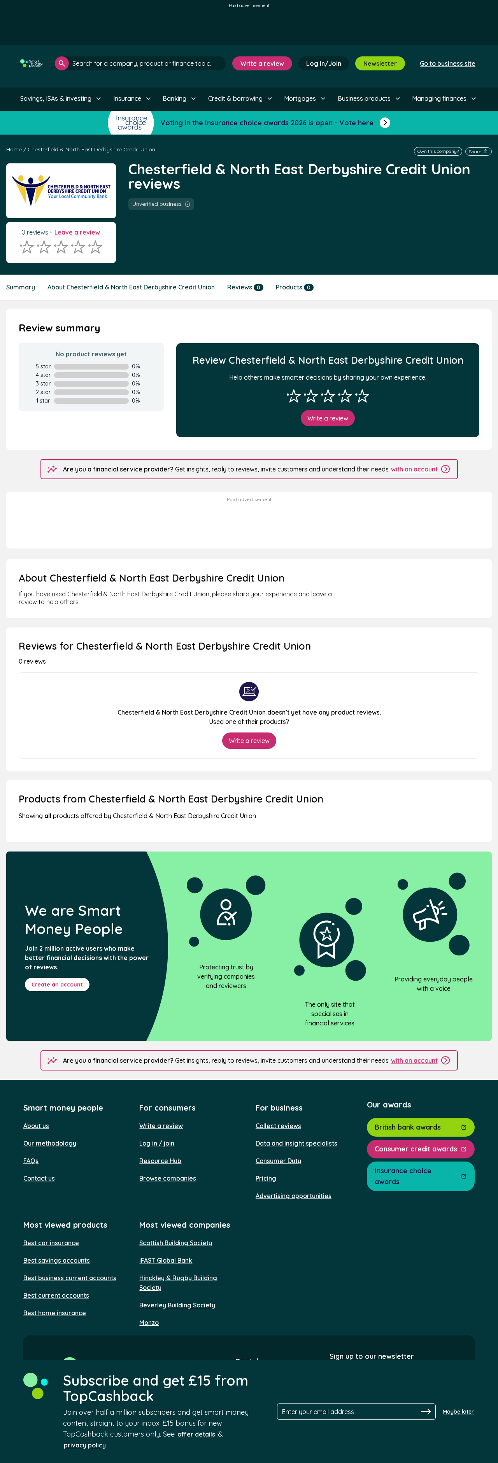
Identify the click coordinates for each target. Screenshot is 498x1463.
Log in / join (156, 1143)
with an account (414, 469)
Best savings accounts (56, 1260)
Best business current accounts (69, 1278)
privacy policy (85, 1445)
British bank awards (408, 1127)
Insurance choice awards (403, 1176)
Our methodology (49, 1143)
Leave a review (77, 232)
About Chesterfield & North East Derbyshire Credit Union (131, 287)
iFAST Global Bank (165, 1260)
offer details (196, 1434)
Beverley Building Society (177, 1305)
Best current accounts (56, 1295)
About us (36, 1126)
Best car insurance (51, 1243)
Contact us (39, 1178)
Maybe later (458, 1411)
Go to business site (447, 63)
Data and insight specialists (296, 1143)
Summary (20, 287)
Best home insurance (54, 1313)
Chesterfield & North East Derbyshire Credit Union (91, 149)
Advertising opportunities (293, 1196)
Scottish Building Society (175, 1243)
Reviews (243, 287)
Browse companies (167, 1178)
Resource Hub (160, 1161)
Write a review (262, 63)
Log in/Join (323, 63)
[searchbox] (140, 63)
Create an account (57, 984)
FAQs (31, 1161)
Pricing (266, 1178)
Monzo (149, 1322)
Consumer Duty (278, 1161)
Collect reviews (278, 1126)
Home (14, 149)
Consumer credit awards (416, 1148)
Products (293, 287)
